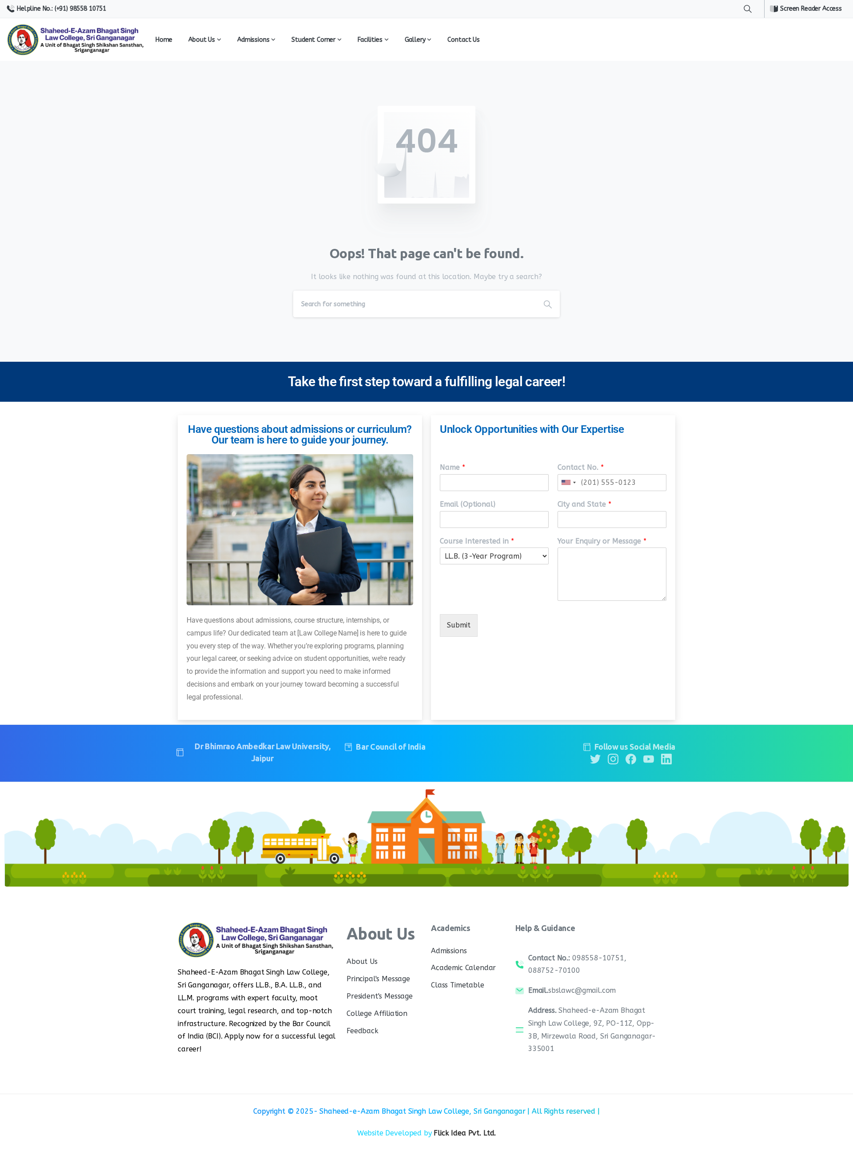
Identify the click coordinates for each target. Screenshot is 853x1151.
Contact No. (581, 467)
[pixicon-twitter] (595, 758)
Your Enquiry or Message (602, 541)
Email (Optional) (467, 504)
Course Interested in (477, 541)
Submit (458, 625)
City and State (584, 504)
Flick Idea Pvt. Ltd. (465, 1133)
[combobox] (568, 483)
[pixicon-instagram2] (613, 758)
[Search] (747, 9)
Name (452, 467)
